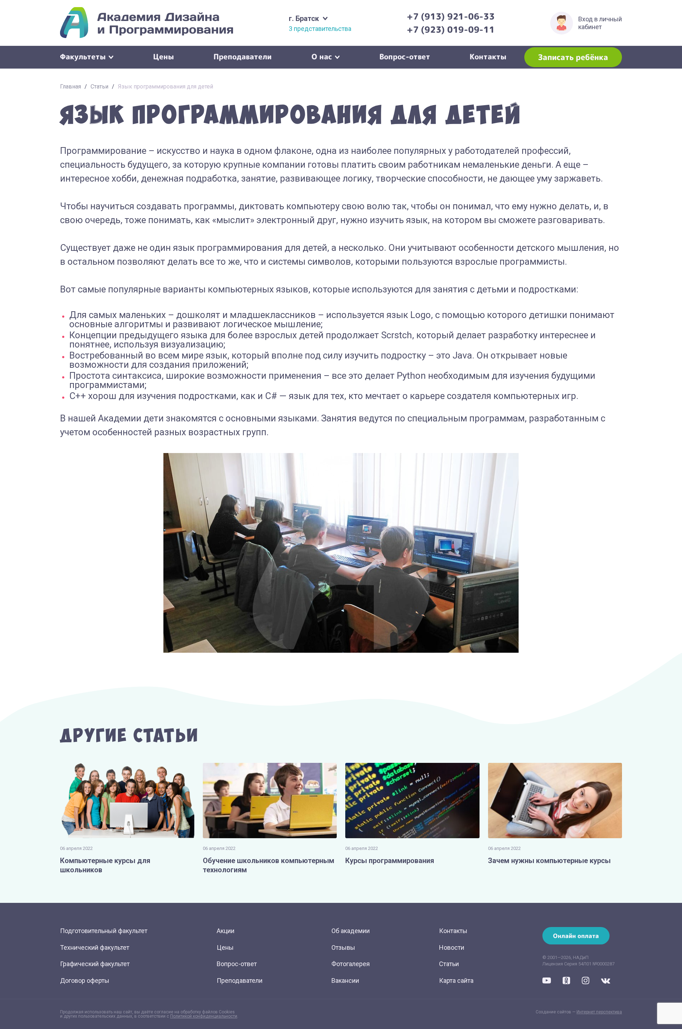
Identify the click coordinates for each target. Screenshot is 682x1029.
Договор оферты (84, 980)
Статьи (99, 86)
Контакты (488, 55)
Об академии (350, 930)
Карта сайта (456, 980)
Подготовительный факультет (103, 930)
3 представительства (320, 28)
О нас (322, 55)
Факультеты (83, 55)
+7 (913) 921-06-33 (451, 16)
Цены (163, 55)
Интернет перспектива (599, 1011)
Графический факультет (95, 964)
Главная (70, 86)
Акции (225, 930)
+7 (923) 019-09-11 (451, 29)
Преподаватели (242, 55)
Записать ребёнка (573, 57)
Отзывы (343, 947)
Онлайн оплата (576, 936)
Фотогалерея (350, 964)
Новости (451, 947)
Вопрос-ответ (404, 55)
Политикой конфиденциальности (203, 1016)
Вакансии (345, 980)
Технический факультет (94, 947)
